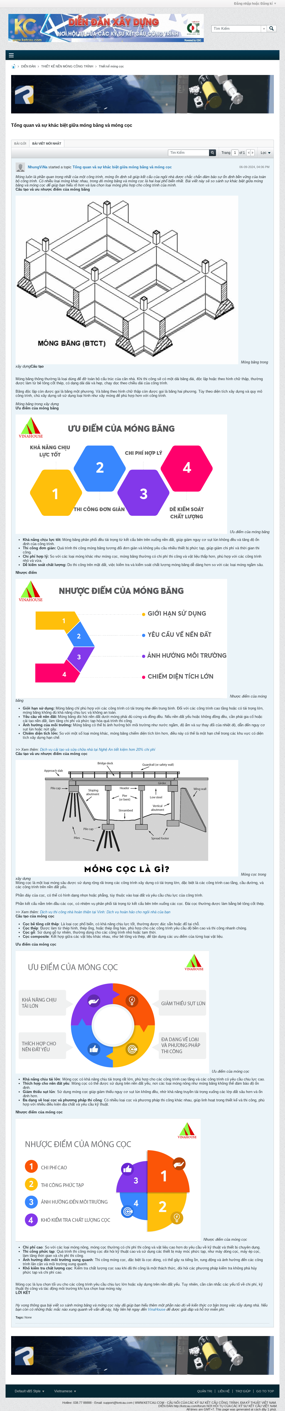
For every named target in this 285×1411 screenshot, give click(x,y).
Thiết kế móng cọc (111, 66)
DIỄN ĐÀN (28, 66)
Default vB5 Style (28, 1391)
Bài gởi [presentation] (20, 143)
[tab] (20, 143)
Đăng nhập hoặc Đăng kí (253, 4)
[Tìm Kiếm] (272, 28)
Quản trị (204, 1391)
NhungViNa (37, 167)
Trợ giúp (242, 1391)
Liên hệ (224, 1391)
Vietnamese (63, 1391)
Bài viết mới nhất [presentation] (46, 143)
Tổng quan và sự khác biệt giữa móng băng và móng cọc (122, 167)
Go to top (265, 1391)
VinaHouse (156, 1309)
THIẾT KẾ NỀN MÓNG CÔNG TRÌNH (67, 66)
